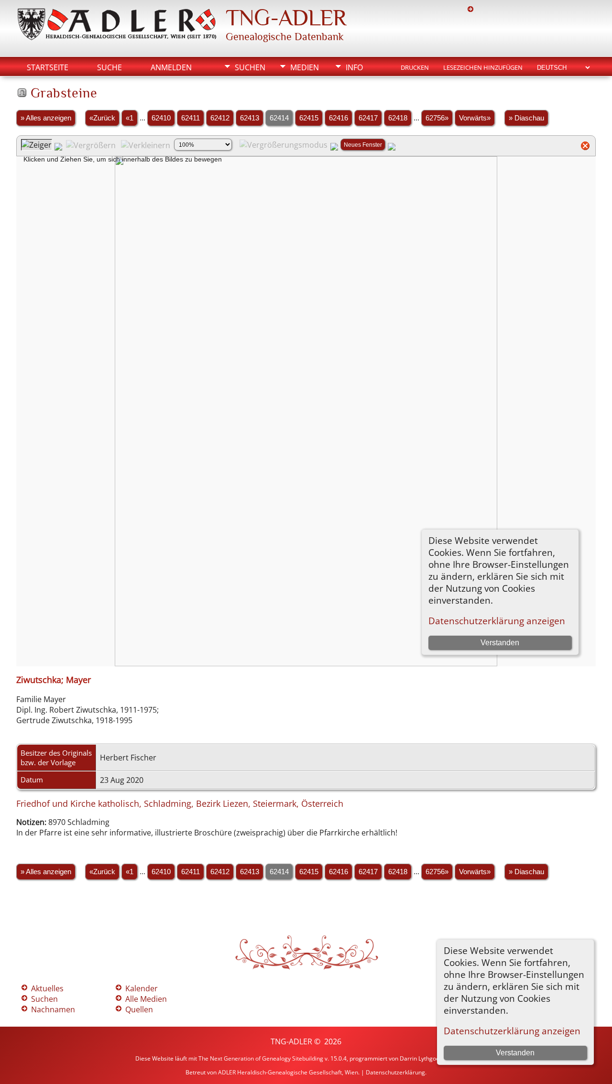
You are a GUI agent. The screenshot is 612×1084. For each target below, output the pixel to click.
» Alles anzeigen (46, 118)
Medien (304, 67)
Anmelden (171, 67)
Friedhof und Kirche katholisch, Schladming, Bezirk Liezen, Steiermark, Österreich (179, 803)
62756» (437, 118)
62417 (368, 118)
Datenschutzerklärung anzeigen (512, 1031)
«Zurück (102, 118)
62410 (161, 118)
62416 (338, 118)
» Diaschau (526, 118)
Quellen (139, 1009)
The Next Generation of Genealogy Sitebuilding (260, 1058)
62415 (308, 118)
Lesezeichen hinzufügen (483, 67)
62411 (190, 118)
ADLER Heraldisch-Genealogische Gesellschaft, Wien (288, 1072)
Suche (109, 67)
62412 (220, 118)
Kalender (141, 988)
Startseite (47, 67)
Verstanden (515, 1053)
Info (354, 67)
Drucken (415, 67)
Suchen (250, 67)
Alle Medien (146, 999)
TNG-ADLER (286, 18)
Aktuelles (47, 988)
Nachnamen (53, 1009)
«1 (129, 118)
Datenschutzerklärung (395, 1072)
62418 (397, 118)
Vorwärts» (475, 118)
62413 (249, 118)
